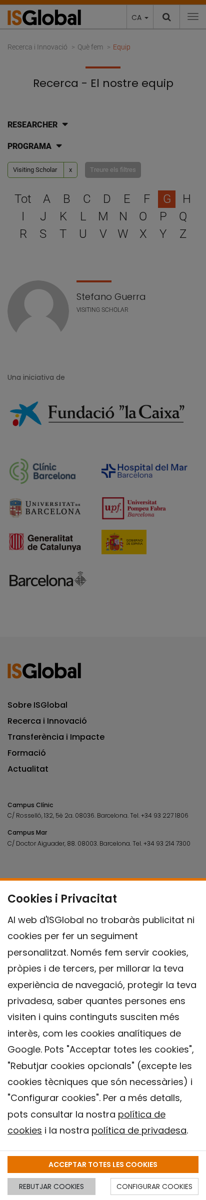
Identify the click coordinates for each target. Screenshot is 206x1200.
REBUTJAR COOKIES (51, 1187)
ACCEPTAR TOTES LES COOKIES (103, 1165)
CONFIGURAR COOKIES (154, 1187)
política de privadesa (139, 1130)
